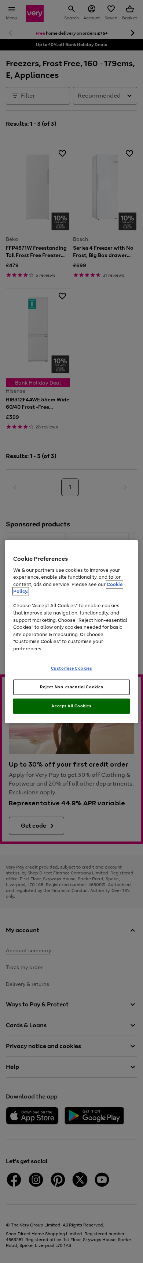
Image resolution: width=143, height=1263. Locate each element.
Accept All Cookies (71, 706)
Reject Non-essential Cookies (71, 687)
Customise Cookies (71, 668)
